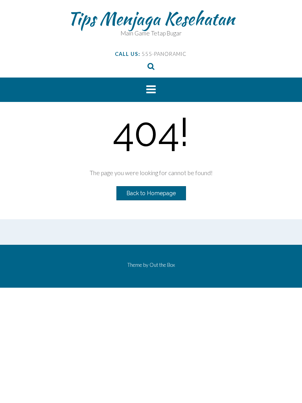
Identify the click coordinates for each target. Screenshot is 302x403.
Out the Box (162, 265)
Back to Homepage (151, 193)
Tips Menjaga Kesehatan (151, 18)
